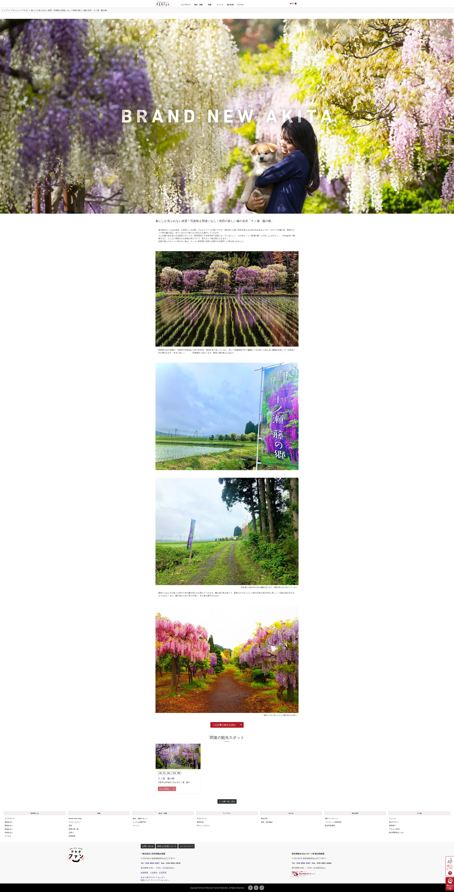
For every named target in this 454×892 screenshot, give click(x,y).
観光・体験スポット (140, 818)
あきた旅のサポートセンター (153, 877)
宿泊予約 (264, 818)
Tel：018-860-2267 (150, 863)
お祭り (71, 832)
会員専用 (162, 872)
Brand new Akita (75, 818)
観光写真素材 (330, 825)
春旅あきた (9, 822)
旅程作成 (200, 822)
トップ (5, 10)
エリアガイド (186, 5)
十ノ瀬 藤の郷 (166, 778)
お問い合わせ (148, 846)
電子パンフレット (331, 818)
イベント (220, 5)
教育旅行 (392, 825)
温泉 (70, 825)
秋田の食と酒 (74, 829)
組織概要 (144, 872)
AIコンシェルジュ (203, 825)
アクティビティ (74, 822)
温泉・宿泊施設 (267, 822)
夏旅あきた (9, 825)
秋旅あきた (9, 829)
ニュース (392, 818)
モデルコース (202, 818)
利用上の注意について (166, 846)
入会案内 (153, 872)
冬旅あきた (9, 832)
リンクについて (186, 846)
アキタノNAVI (394, 829)
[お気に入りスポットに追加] (197, 747)
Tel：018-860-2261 (301, 863)
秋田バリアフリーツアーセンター (155, 880)
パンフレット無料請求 (333, 822)
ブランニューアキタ (19, 10)
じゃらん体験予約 (139, 822)
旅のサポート (394, 822)
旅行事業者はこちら (396, 832)
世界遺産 (72, 836)
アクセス (240, 5)
